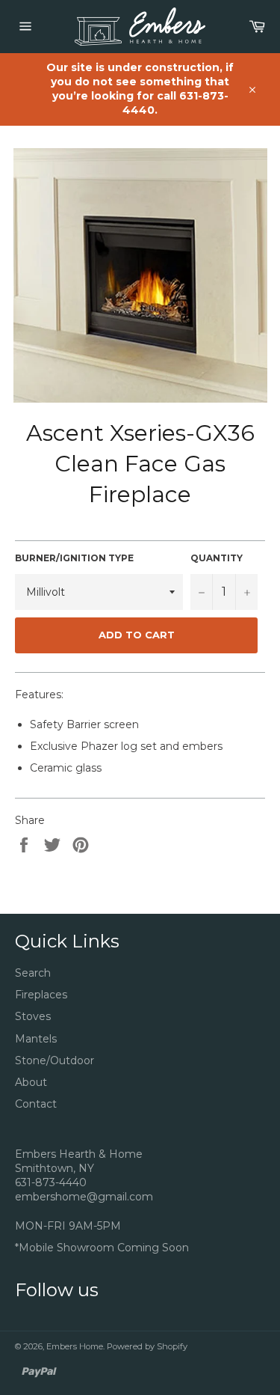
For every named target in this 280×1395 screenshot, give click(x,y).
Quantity (216, 558)
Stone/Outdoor (54, 1060)
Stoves (33, 1016)
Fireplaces (41, 994)
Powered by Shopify (147, 1346)
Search (33, 973)
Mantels (36, 1039)
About (31, 1082)
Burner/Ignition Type (74, 558)
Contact (36, 1104)
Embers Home (74, 1346)
